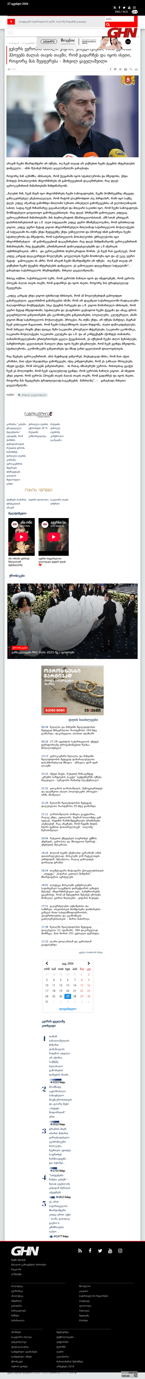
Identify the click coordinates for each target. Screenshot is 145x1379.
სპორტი (83, 1320)
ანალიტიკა (17, 1296)
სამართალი (17, 1320)
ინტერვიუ (16, 1300)
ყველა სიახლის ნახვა (91, 952)
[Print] (136, 69)
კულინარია (62, 1356)
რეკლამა (16, 1269)
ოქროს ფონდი (19, 1366)
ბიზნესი (15, 1315)
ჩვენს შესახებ (18, 1259)
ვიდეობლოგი (18, 1342)
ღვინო (60, 1351)
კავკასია (83, 1291)
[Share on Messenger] (115, 69)
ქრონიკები (17, 575)
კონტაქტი (16, 1274)
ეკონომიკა (17, 1291)
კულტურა (16, 1305)
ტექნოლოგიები (65, 1337)
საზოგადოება (18, 1310)
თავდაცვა (84, 1300)
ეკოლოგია (85, 1305)
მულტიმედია (17, 513)
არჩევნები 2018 (65, 1366)
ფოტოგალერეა (20, 1346)
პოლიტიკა (17, 1286)
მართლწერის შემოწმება (69, 1361)
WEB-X (64, 1372)
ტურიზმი (61, 1346)
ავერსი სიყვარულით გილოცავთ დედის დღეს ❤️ (52, 561)
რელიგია (84, 1310)
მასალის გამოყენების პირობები (28, 1264)
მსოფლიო (85, 1286)
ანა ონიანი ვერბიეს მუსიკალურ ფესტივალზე (18, 561)
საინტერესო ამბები (21, 1356)
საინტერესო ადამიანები (24, 1351)
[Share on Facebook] (110, 69)
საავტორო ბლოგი (21, 1337)
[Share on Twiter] (120, 69)
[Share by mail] (125, 69)
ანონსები (16, 1332)
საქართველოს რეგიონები (93, 1296)
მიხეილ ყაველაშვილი (33, 395)
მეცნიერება (62, 1332)
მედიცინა (84, 1315)
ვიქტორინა (62, 1342)
